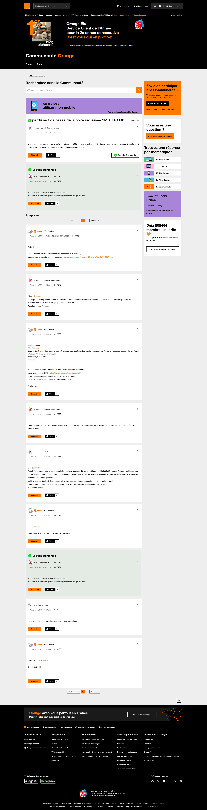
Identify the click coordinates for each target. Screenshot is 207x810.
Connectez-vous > (168, 109)
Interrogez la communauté (160, 136)
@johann (37, 296)
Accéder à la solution (127, 155)
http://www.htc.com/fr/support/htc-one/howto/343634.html (88, 257)
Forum (29, 64)
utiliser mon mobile (37, 76)
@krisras (36, 247)
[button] (137, 127)
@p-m (45, 660)
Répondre (35, 155)
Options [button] (133, 120)
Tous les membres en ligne (163, 249)
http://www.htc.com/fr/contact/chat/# (66, 373)
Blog (39, 64)
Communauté (50, 56)
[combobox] (81, 90)
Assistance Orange (155, 206)
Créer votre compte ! (157, 103)
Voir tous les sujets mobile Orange (123, 112)
